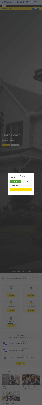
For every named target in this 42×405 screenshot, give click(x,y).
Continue (21, 189)
